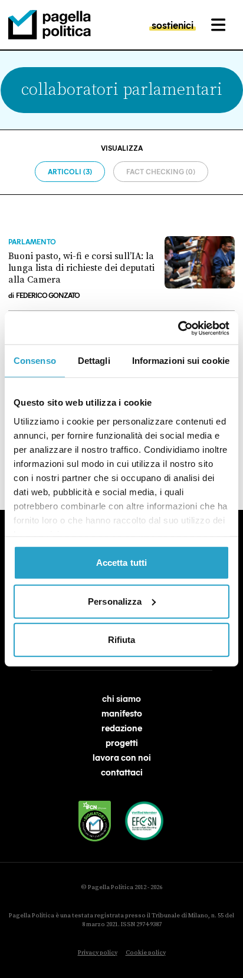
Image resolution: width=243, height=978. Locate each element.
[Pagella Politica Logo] (49, 24)
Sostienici (172, 25)
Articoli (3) (70, 171)
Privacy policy (97, 953)
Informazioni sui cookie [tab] (180, 361)
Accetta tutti (121, 563)
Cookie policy (146, 953)
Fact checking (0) (160, 171)
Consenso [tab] (35, 361)
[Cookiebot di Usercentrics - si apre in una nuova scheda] (177, 328)
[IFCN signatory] (94, 821)
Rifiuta (122, 640)
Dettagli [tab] (94, 361)
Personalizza (115, 601)
